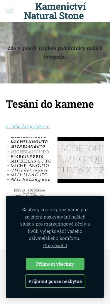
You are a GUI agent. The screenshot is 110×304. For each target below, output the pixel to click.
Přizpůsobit (55, 245)
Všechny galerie (31, 126)
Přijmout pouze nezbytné (55, 281)
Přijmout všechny (55, 264)
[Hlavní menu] (9, 11)
